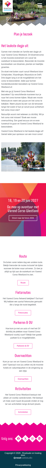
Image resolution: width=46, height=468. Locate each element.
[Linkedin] (39, 438)
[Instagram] (32, 438)
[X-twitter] (25, 438)
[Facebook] (18, 438)
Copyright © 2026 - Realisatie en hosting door (23, 454)
